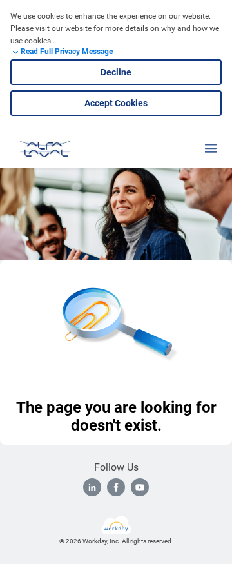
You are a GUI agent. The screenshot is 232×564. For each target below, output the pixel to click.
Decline (116, 72)
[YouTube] (140, 487)
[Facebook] (116, 487)
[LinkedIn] (92, 487)
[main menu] (210, 148)
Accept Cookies (116, 103)
